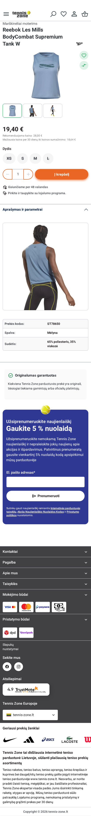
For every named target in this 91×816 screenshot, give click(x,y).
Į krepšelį (61, 174)
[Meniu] (6, 14)
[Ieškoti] (53, 14)
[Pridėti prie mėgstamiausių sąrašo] (84, 55)
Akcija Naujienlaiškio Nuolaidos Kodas (40, 511)
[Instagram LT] (18, 666)
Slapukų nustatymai (7, 647)
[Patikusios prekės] (63, 14)
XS (11, 159)
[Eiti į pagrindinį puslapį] (21, 14)
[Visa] (10, 607)
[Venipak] (26, 632)
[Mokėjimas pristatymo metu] (59, 607)
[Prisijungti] (74, 14)
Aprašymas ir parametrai (22, 209)
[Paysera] (42, 607)
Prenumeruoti (48, 496)
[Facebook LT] (7, 666)
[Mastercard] (26, 607)
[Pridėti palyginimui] (84, 65)
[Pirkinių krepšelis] (84, 14)
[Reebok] (79, 43)
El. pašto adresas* (20, 472)
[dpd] (10, 632)
